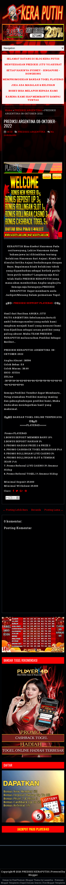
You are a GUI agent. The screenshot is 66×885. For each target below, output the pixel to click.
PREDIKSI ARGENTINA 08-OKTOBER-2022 (30, 123)
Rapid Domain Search (30, 882)
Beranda (36, 509)
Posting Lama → (53, 509)
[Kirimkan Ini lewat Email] (7, 498)
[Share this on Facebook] (13, 490)
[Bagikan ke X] (14, 498)
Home (8, 110)
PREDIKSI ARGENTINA (28, 110)
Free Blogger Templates (54, 882)
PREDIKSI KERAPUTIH (35, 871)
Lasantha (48, 880)
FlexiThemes (18, 880)
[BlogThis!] (11, 498)
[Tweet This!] (17, 490)
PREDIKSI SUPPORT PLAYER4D (33, 303)
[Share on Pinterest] (26, 490)
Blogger (33, 875)
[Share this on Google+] (21, 490)
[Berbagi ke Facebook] (18, 498)
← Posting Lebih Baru (15, 509)
